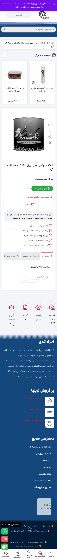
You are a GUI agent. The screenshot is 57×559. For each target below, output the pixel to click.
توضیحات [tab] (46, 256)
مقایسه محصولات (42, 480)
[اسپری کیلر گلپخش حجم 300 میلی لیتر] (42, 73)
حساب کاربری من (43, 453)
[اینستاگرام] (4, 539)
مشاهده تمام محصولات (40, 446)
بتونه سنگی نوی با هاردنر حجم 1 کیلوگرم (15, 90)
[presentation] (4, 54)
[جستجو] (4, 29)
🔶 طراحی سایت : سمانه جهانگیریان (28, 546)
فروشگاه (44, 42)
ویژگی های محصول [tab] (29, 256)
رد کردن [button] (17, 7)
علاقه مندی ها (45, 474)
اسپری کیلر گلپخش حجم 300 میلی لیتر (42, 90)
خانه (52, 42)
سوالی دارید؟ (41, 188)
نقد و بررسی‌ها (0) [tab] (8, 256)
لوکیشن (28, 527)
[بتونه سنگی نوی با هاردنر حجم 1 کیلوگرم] (15, 73)
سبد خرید (47, 460)
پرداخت (47, 467)
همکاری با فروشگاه (42, 487)
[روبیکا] (4, 547)
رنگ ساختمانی (33, 197)
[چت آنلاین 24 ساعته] (4, 531)
